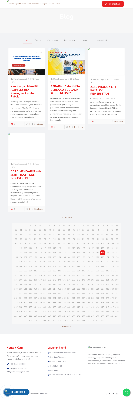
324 (88, 289)
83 (93, 239)
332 (20, 293)
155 (16, 257)
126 (88, 248)
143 (64, 252)
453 (73, 316)
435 (92, 311)
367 (83, 298)
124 (78, 248)
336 (40, 293)
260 (97, 275)
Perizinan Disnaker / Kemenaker (63, 353)
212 (78, 266)
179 (25, 262)
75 (54, 239)
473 (78, 321)
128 (97, 248)
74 (50, 239)
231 (64, 271)
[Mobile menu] (95, 4)
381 (44, 302)
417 (112, 307)
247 (35, 275)
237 (92, 271)
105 (92, 243)
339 (54, 293)
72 (40, 239)
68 (21, 239)
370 (97, 298)
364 (68, 298)
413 (92, 307)
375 (16, 302)
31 (54, 230)
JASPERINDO (43, 393)
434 (88, 311)
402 (40, 307)
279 (83, 280)
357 (35, 298)
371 (102, 298)
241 (112, 271)
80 (78, 239)
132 (116, 248)
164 (59, 257)
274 (59, 280)
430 (68, 311)
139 (44, 252)
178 (20, 262)
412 (88, 307)
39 (93, 230)
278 (78, 280)
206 (49, 266)
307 (112, 284)
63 (102, 234)
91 (26, 243)
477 (97, 321)
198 (116, 262)
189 (73, 262)
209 (64, 266)
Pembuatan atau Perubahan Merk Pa (65, 375)
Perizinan (54, 370)
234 (78, 271)
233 (73, 271)
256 (78, 275)
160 (40, 257)
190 (78, 262)
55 (64, 234)
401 (35, 307)
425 (44, 311)
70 (30, 239)
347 (92, 293)
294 (49, 284)
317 (54, 289)
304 (97, 284)
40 (98, 230)
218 (107, 266)
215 (92, 266)
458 (97, 316)
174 (107, 257)
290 (30, 284)
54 (59, 234)
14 (78, 225)
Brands (38, 40)
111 (16, 248)
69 (26, 239)
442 (20, 316)
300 (78, 284)
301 (83, 284)
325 (92, 289)
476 (92, 321)
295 (54, 284)
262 (107, 275)
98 (59, 243)
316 (49, 289)
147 (83, 252)
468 (54, 321)
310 (20, 289)
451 (64, 316)
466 (44, 321)
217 (102, 266)
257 (83, 275)
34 (69, 230)
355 (25, 298)
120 (59, 248)
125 (83, 248)
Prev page (68, 217)
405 (54, 307)
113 (25, 248)
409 (73, 307)
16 (88, 225)
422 (30, 311)
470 (64, 321)
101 (73, 243)
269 (35, 280)
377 (25, 302)
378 (30, 302)
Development (69, 40)
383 (54, 302)
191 (83, 262)
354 (20, 298)
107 (102, 243)
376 (20, 302)
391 (92, 302)
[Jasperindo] (33, 4)
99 (64, 243)
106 (97, 243)
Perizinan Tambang (58, 357)
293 (44, 284)
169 (83, 257)
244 (20, 275)
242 (116, 271)
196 (107, 262)
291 (35, 284)
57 (74, 234)
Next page (65, 326)
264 (116, 275)
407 (64, 307)
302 (88, 284)
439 (112, 311)
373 (112, 298)
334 (30, 293)
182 (40, 262)
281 (92, 280)
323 (83, 289)
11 (64, 225)
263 (112, 275)
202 (30, 266)
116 (40, 248)
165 (64, 257)
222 (20, 271)
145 (73, 252)
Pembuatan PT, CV (58, 361)
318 (59, 289)
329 (112, 289)
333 (25, 293)
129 (102, 248)
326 (97, 289)
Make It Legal (19, 79)
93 (35, 243)
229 (54, 271)
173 (102, 257)
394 (107, 302)
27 (35, 230)
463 (30, 321)
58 (78, 234)
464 (35, 321)
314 (40, 289)
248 (40, 275)
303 (92, 284)
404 (49, 307)
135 (25, 252)
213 (83, 266)
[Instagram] (117, 393)
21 (112, 225)
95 (45, 243)
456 (88, 316)
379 (35, 302)
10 (59, 225)
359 (44, 298)
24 (21, 230)
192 (88, 262)
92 (30, 243)
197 (112, 262)
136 (30, 252)
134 (20, 252)
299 (73, 284)
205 (44, 266)
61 (93, 234)
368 (88, 298)
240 (107, 271)
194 (97, 262)
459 (102, 316)
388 (78, 302)
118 (49, 248)
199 (16, 266)
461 (112, 316)
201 (25, 266)
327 (102, 289)
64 (107, 234)
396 (116, 302)
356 (30, 298)
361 (54, 298)
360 (49, 298)
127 (92, 248)
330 (116, 289)
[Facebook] (110, 393)
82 (88, 239)
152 (107, 252)
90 (21, 243)
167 (73, 257)
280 (88, 280)
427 (54, 311)
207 (54, 266)
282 (97, 280)
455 (83, 316)
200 (20, 266)
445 (35, 316)
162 (49, 257)
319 (64, 289)
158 (30, 257)
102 (78, 243)
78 (69, 239)
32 (59, 230)
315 (44, 289)
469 (59, 321)
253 (64, 275)
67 (16, 239)
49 (35, 234)
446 (40, 316)
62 (98, 234)
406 (59, 307)
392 (97, 302)
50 (40, 234)
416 (107, 307)
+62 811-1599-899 (17, 364)
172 (97, 257)
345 (83, 293)
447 (44, 316)
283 (102, 280)
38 (88, 230)
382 (49, 302)
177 (16, 262)
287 (16, 284)
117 (44, 248)
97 (54, 243)
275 (64, 280)
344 (78, 293)
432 (78, 311)
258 (88, 275)
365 (73, 298)
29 (45, 230)
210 (68, 266)
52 (50, 234)
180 (30, 262)
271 (44, 280)
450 (59, 316)
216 (97, 266)
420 (20, 311)
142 (59, 252)
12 (69, 225)
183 (44, 262)
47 (26, 234)
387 (73, 302)
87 (112, 239)
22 (117, 225)
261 (102, 275)
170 (88, 257)
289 (25, 284)
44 (117, 230)
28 (40, 230)
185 (54, 262)
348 (97, 293)
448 (49, 316)
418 (116, 307)
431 (73, 311)
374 (116, 298)
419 (16, 311)
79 (74, 239)
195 (102, 262)
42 (107, 230)
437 (102, 311)
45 (16, 234)
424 (40, 311)
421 (25, 311)
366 (78, 298)
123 (73, 248)
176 (116, 257)
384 (59, 302)
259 (92, 275)
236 (88, 271)
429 (64, 311)
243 (16, 275)
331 (16, 293)
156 (20, 257)
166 (68, 257)
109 (112, 243)
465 (40, 321)
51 (45, 234)
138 (40, 252)
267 (25, 280)
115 (35, 248)
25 (26, 230)
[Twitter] (113, 393)
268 (30, 280)
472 (73, 321)
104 (88, 243)
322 (78, 289)
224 (30, 271)
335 (35, 293)
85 (102, 239)
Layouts (85, 40)
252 (59, 275)
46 (21, 234)
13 (74, 225)
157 (25, 257)
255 (73, 275)
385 (64, 302)
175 (112, 257)
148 (88, 252)
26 (30, 230)
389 (83, 302)
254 (68, 275)
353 (16, 298)
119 (54, 248)
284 (107, 280)
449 (54, 316)
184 (49, 262)
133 (16, 252)
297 (64, 284)
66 (117, 234)
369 (92, 298)
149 (92, 252)
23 (16, 230)
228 (49, 271)
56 (69, 234)
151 (102, 252)
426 (49, 311)
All (27, 40)
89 (16, 243)
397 (16, 307)
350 (107, 293)
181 (35, 262)
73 (45, 239)
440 (116, 311)
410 (78, 307)
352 (116, 293)
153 (112, 252)
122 (68, 248)
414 (97, 307)
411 (83, 307)
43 (112, 230)
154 (116, 252)
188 (68, 262)
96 (50, 243)
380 (40, 302)
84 (98, 239)
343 (73, 293)
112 (20, 248)
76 (59, 239)
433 (83, 311)
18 (98, 225)
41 (102, 230)
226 (40, 271)
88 (117, 239)
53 (54, 234)
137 (35, 252)
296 (59, 284)
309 (16, 289)
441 (16, 316)
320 (68, 289)
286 (116, 280)
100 (68, 243)
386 (68, 302)
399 (25, 307)
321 (73, 289)
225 (35, 271)
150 (97, 252)
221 (16, 271)
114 (30, 248)
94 (40, 243)
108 (107, 243)
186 (59, 262)
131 (112, 248)
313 (35, 289)
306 (107, 284)
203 (35, 266)
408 (68, 307)
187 (64, 262)
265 (16, 280)
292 (40, 284)
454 (78, 316)
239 (102, 271)
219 (112, 266)
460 (107, 316)
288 (20, 284)
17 (93, 225)
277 (73, 280)
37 (83, 230)
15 (83, 225)
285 (112, 280)
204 (40, 266)
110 (116, 243)
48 (30, 234)
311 (25, 289)
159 (35, 257)
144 (68, 252)
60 (88, 234)
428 (59, 311)
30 (50, 230)
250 (49, 275)
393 (102, 302)
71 (35, 239)
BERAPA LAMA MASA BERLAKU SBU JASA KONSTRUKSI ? (65, 90)
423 (35, 311)
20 (107, 225)
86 (107, 239)
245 (25, 275)
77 (64, 239)
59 (83, 234)
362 (59, 298)
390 (88, 302)
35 (74, 230)
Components (52, 40)
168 (78, 257)
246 (30, 275)
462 (116, 316)
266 (20, 280)
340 (59, 293)
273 (54, 280)
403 (44, 307)
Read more (38, 124)
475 (88, 321)
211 (73, 266)
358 (40, 298)
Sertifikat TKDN (56, 366)
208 (59, 266)
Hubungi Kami (114, 3)
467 (49, 321)
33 (64, 230)
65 (112, 234)
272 (49, 280)
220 (116, 266)
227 (44, 271)
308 (116, 284)
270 (40, 280)
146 (78, 252)
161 (44, 257)
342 (68, 293)
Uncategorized (101, 40)
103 (83, 243)
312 (30, 289)
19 (102, 225)
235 (83, 271)
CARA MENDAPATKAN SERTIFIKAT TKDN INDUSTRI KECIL (26, 175)
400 (30, 307)
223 (25, 271)
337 (44, 293)
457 (92, 316)
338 (49, 293)
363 (64, 298)
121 (64, 248)
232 (68, 271)
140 (49, 252)
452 (68, 316)
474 (83, 321)
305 (102, 284)
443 (25, 316)
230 (59, 271)
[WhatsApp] (106, 393)
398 (20, 307)
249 (44, 275)
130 (107, 248)
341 (64, 293)
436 (97, 311)
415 (102, 307)
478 (102, 321)
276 (68, 280)
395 (112, 302)
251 (54, 275)
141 (54, 252)
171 (92, 257)
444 (30, 316)
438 (107, 311)
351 (112, 293)
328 (107, 289)
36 (78, 230)
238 (97, 271)
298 (68, 284)
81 (83, 239)
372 (107, 298)
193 (92, 262)
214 (88, 266)
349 (102, 293)
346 (88, 293)
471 (68, 321)
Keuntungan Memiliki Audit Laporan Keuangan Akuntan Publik (24, 92)
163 (54, 257)
